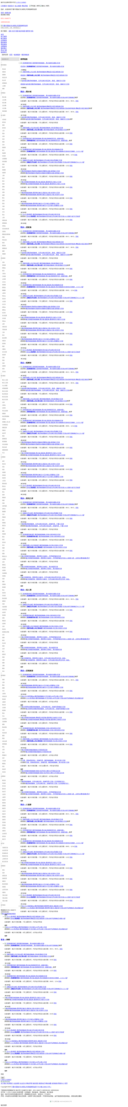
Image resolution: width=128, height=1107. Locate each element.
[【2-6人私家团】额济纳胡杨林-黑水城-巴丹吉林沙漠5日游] (40, 214)
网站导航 (25, 6)
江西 (3, 682)
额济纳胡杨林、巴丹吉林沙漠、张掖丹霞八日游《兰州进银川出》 (47, 783)
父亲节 (4, 794)
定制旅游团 (5, 388)
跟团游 (4, 413)
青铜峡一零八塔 (6, 421)
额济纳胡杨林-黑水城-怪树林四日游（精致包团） (47, 140)
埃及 (3, 469)
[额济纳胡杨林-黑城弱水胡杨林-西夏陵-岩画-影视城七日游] (40, 171)
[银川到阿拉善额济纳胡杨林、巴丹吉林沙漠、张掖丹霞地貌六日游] (42, 707)
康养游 (4, 802)
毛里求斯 (4, 606)
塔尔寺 (4, 298)
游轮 (10, 31)
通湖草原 (4, 438)
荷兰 (3, 491)
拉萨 (3, 758)
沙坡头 (4, 405)
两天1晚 (4, 97)
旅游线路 (17, 54)
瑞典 (3, 500)
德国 (3, 553)
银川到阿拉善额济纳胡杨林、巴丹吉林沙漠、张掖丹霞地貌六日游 (47, 709)
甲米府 (4, 595)
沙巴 (3, 550)
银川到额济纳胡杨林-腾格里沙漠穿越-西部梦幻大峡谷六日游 (46, 719)
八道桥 (4, 85)
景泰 (3, 360)
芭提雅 (4, 534)
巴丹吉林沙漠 (5, 228)
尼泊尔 (4, 542)
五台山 (4, 371)
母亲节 (4, 800)
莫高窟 (4, 886)
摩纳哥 (4, 497)
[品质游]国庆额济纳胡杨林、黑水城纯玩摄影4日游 (42, 66)
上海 (3, 217)
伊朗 (3, 618)
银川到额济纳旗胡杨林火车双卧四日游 (38, 752)
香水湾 (4, 704)
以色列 (4, 612)
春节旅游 (3, 905)
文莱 (3, 626)
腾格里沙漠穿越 (6, 234)
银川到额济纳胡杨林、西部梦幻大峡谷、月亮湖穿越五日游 (58, 558)
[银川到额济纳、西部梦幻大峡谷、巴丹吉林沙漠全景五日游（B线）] (43, 577)
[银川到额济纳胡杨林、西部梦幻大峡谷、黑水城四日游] (39, 566)
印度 (3, 578)
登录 (2, 13)
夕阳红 (4, 828)
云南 (3, 136)
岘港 (3, 668)
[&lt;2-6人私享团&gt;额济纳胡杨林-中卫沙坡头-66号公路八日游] (41, 696)
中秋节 (4, 811)
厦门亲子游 (5, 861)
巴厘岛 (4, 231)
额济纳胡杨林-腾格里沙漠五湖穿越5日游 (57, 108)
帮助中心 (61, 1083)
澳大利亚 (4, 598)
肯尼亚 (4, 615)
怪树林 (4, 74)
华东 (31, 31)
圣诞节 (4, 819)
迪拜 (3, 461)
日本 (3, 144)
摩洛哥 (4, 620)
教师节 (4, 808)
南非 (3, 520)
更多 (77, 101)
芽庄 (3, 181)
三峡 (3, 175)
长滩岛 (4, 570)
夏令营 (4, 788)
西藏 (3, 688)
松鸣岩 (4, 343)
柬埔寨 (4, 169)
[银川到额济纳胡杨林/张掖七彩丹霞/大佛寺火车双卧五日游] (40, 771)
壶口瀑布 (4, 337)
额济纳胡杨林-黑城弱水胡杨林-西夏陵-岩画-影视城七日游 (45, 173)
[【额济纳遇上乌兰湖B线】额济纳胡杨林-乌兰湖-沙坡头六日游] (41, 545)
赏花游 (4, 822)
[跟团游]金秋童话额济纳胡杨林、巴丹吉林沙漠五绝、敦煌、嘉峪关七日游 (44, 84)
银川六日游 (5, 399)
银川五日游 (5, 396)
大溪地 (4, 559)
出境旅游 (3, 456)
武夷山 (4, 225)
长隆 (3, 192)
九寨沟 (4, 693)
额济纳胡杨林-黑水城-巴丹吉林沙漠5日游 (53, 216)
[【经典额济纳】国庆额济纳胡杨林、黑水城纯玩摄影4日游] (40, 63)
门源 (3, 332)
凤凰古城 (4, 220)
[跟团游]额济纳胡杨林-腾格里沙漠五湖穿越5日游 (44, 75)
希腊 (3, 548)
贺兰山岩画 (5, 410)
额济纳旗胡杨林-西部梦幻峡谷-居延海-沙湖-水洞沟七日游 (45, 194)
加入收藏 (18, 6)
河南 (3, 357)
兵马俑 (4, 318)
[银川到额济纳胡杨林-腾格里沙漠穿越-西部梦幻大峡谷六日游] (41, 717)
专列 (13, 31)
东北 (3, 752)
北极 (3, 665)
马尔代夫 (4, 609)
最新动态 (42, 1083)
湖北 (3, 766)
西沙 (3, 209)
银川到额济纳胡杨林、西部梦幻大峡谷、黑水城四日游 (44, 568)
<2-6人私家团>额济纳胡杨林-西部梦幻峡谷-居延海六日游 (54, 908)
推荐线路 (4, 744)
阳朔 (3, 738)
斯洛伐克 (4, 483)
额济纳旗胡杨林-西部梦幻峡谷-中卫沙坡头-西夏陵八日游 (44, 205)
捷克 (3, 640)
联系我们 (10, 1083)
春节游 (4, 127)
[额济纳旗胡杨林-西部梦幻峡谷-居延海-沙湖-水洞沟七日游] (40, 193)
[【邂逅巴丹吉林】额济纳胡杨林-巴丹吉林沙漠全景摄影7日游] (41, 160)
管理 (65, 1083)
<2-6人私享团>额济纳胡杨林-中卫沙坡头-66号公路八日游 (54, 698)
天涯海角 (4, 721)
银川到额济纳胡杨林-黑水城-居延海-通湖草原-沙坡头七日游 (45, 184)
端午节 (4, 839)
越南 (3, 186)
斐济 (3, 539)
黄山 (3, 214)
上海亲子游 (5, 858)
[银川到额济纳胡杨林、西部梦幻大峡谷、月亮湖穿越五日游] (40, 556)
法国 (3, 660)
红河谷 (4, 312)
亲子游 (4, 786)
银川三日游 (5, 391)
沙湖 (3, 402)
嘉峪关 (4, 881)
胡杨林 (4, 253)
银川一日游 (5, 379)
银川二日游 (5, 382)
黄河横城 (4, 441)
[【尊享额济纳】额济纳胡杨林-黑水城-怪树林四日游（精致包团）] (42, 138)
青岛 (3, 189)
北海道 (4, 489)
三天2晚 (4, 99)
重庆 (3, 685)
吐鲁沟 (4, 340)
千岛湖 (4, 760)
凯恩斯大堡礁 (5, 632)
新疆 (3, 251)
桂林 (3, 183)
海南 (3, 679)
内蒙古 (4, 349)
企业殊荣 (16, 1083)
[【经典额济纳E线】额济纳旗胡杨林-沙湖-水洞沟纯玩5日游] (40, 534)
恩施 (3, 237)
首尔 (3, 545)
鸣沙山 (4, 295)
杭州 (3, 178)
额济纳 (4, 245)
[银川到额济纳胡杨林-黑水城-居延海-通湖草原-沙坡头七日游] (40, 182)
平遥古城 (4, 329)
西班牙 (4, 654)
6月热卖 (4, 119)
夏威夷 (4, 511)
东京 (3, 671)
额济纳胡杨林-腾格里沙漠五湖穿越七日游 (37, 918)
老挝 (3, 164)
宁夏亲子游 (5, 847)
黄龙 (3, 713)
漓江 (3, 746)
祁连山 (4, 321)
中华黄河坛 (5, 424)
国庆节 (4, 814)
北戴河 (4, 702)
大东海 (4, 707)
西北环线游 (5, 884)
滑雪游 (4, 825)
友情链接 (55, 1083)
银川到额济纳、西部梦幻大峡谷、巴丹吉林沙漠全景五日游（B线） (48, 579)
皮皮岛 (4, 592)
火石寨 (4, 301)
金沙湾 (4, 433)
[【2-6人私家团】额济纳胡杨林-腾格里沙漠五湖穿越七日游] (24, 916)
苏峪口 (4, 430)
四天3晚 (4, 102)
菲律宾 (4, 576)
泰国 (23, 31)
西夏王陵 (4, 427)
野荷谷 (4, 287)
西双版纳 (4, 223)
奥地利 (4, 587)
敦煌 (3, 242)
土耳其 (4, 480)
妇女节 (4, 791)
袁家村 (4, 365)
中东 (3, 514)
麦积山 (4, 309)
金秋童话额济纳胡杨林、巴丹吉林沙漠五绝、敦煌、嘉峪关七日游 (47, 119)
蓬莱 (3, 735)
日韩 (3, 562)
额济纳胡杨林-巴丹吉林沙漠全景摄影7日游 (55, 162)
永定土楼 (4, 741)
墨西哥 (4, 517)
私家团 (4, 153)
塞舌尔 (4, 525)
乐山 (3, 716)
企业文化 (23, 1083)
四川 (3, 335)
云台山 (4, 281)
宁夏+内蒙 (4, 900)
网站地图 (48, 1083)
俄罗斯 (27, 31)
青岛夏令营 (5, 853)
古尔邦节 (4, 833)
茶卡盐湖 (4, 315)
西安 (3, 203)
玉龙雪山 (4, 718)
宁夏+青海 (4, 898)
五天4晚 (4, 105)
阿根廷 (4, 522)
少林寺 (4, 293)
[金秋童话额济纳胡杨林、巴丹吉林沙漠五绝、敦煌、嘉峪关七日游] (42, 80)
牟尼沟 (4, 772)
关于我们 (4, 1083)
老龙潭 (4, 354)
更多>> (23, 92)
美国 (16, 31)
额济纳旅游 (25, 54)
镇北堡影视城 (5, 416)
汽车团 (4, 276)
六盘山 (4, 273)
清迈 (3, 466)
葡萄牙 (4, 601)
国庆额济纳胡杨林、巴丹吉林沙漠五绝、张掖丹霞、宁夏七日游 (47, 526)
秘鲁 (3, 531)
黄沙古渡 (4, 447)
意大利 (4, 643)
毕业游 (4, 783)
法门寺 (4, 304)
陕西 (3, 346)
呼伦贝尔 (4, 239)
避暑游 (4, 816)
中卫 (3, 452)
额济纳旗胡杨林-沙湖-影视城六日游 (46, 129)
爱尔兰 (4, 486)
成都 (3, 195)
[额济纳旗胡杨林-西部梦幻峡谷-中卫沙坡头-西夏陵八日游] (39, 203)
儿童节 (4, 797)
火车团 (4, 279)
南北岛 (4, 629)
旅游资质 (36, 1083)
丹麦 (3, 604)
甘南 (3, 262)
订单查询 (4, 6)
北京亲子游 (5, 850)
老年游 (4, 836)
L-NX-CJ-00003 (21, 2)
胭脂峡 (4, 290)
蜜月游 (4, 780)
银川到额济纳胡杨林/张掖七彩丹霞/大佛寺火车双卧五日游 (45, 773)
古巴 (3, 634)
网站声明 (29, 1083)
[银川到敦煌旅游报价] (8, 914)
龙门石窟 (4, 351)
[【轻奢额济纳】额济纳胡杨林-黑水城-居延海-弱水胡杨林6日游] (41, 149)
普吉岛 (4, 463)
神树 (3, 88)
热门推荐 (3, 115)
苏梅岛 (4, 584)
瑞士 (3, 590)
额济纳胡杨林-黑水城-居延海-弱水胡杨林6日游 (54, 151)
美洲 (3, 494)
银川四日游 (5, 393)
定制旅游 (4, 83)
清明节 (4, 830)
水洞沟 (4, 407)
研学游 (4, 122)
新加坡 (4, 567)
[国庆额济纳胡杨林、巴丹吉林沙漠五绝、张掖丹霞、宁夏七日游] (42, 524)
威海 (3, 724)
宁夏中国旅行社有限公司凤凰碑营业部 (24, 1087)
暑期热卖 (4, 248)
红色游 (4, 155)
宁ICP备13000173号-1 (44, 1087)
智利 (3, 528)
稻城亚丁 (4, 755)
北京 (3, 690)
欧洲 (20, 31)
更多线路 (4, 111)
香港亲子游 (5, 856)
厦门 (3, 150)
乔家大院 (4, 326)
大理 (3, 749)
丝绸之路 (4, 875)
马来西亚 (4, 573)
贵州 (3, 139)
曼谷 (3, 536)
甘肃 (3, 363)
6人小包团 (4, 385)
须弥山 (4, 307)
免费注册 (8, 13)
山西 (3, 323)
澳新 (3, 581)
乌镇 (3, 206)
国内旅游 (3, 675)
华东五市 (4, 696)
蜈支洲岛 (4, 727)
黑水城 (4, 69)
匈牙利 (4, 477)
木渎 (3, 211)
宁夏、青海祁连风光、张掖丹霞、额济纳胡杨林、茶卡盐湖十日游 (47, 762)
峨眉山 (4, 763)
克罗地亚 (4, 505)
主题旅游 (3, 776)
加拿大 (4, 508)
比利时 (4, 623)
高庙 (3, 435)
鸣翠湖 (4, 419)
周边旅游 (3, 258)
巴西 (3, 503)
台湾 (3, 648)
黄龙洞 (4, 699)
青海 (3, 368)
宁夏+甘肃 (4, 895)
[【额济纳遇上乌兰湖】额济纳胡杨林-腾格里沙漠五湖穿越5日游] (42, 72)
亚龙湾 (4, 769)
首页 (10, 54)
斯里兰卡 (4, 556)
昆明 (3, 200)
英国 (3, 657)
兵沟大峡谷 (5, 444)
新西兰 (4, 564)
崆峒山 (4, 267)
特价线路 (4, 161)
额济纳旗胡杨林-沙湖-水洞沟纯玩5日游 (45, 536)
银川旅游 (3, 375)
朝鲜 (3, 637)
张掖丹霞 (4, 878)
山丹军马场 (5, 889)
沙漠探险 (4, 158)
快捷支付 (11, 6)
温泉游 (4, 805)
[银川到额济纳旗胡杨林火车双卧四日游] (33, 750)
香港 (3, 133)
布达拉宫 (4, 732)
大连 (3, 730)
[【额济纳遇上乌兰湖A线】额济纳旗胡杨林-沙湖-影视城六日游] (41, 128)
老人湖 (4, 80)
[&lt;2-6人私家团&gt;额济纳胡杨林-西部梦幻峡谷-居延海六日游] (41, 906)
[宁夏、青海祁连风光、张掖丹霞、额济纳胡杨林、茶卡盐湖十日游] (42, 760)
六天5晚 (4, 108)
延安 (3, 270)
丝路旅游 (3, 865)
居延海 (4, 71)
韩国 (3, 141)
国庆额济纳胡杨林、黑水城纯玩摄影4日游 (50, 97)
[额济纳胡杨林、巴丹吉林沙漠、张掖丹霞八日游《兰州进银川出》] (42, 781)
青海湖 (4, 265)
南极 (3, 662)
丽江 (3, 197)
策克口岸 (4, 77)
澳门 (3, 651)
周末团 (4, 284)
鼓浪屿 (4, 710)
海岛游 (4, 475)
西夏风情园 (5, 449)
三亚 (3, 130)
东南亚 (4, 472)
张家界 (4, 172)
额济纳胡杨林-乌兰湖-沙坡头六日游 (46, 547)
